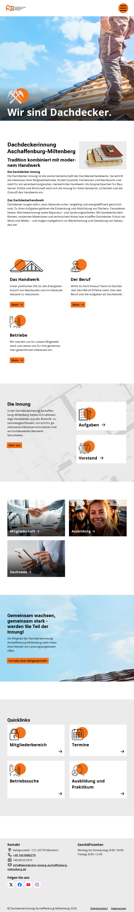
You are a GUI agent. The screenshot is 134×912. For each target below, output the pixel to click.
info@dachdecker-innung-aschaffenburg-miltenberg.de (38, 867)
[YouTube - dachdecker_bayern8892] (28, 884)
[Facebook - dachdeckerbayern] (19, 884)
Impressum (118, 908)
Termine (80, 744)
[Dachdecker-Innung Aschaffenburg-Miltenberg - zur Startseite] (16, 8)
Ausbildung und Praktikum (88, 784)
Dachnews (18, 572)
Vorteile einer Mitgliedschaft (27, 661)
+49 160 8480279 (24, 855)
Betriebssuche (24, 781)
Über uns (14, 445)
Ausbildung (81, 531)
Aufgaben (89, 425)
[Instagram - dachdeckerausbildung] (37, 884)
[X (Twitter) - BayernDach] (11, 884)
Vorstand (88, 458)
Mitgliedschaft (22, 531)
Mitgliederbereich (28, 744)
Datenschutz (99, 908)
